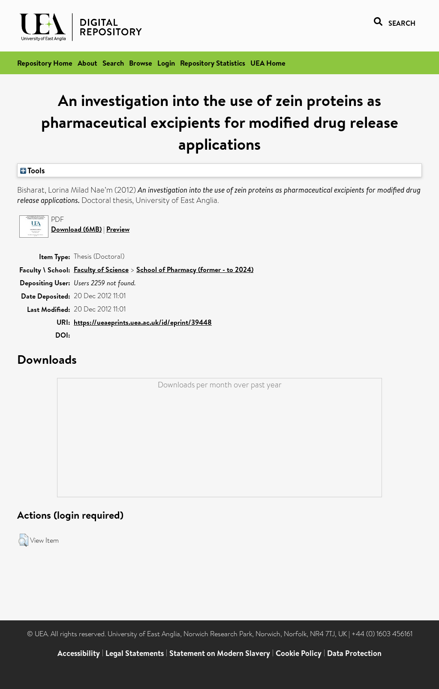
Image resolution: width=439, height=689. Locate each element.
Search (113, 63)
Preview (117, 229)
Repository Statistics (212, 63)
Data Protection (354, 653)
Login (166, 63)
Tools (35, 170)
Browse (140, 63)
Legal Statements (134, 653)
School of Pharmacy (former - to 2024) (194, 269)
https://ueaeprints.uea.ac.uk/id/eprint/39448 (143, 322)
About (87, 63)
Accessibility (78, 653)
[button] (23, 540)
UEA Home (268, 63)
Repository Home (44, 63)
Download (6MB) (76, 229)
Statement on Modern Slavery (219, 653)
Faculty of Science (101, 269)
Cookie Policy (299, 653)
